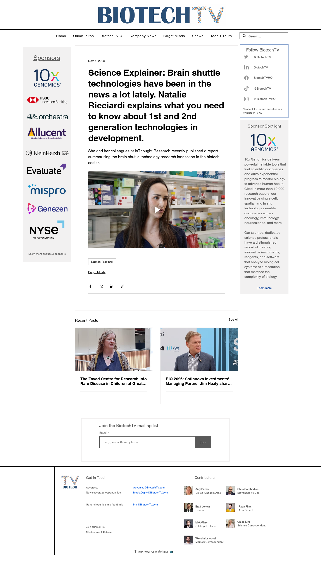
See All (233, 319)
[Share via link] (122, 286)
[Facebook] (246, 78)
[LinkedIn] (246, 67)
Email (103, 432)
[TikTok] (246, 89)
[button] (84, 36)
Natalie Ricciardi (102, 261)
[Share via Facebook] (90, 286)
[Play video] (156, 209)
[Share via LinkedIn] (112, 286)
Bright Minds (96, 272)
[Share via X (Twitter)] (101, 286)
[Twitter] (246, 57)
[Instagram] (246, 99)
